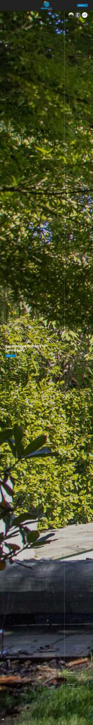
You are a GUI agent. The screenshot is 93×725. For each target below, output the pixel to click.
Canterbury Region (71, 675)
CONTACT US (81, 5)
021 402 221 (70, 687)
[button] (1, 719)
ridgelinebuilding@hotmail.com (74, 688)
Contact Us (9, 355)
